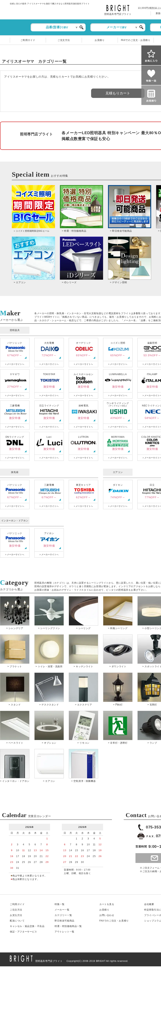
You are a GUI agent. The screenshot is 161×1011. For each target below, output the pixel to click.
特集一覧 (59, 904)
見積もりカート (117, 93)
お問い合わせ (106, 915)
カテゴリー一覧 (63, 915)
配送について (17, 920)
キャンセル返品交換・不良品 (27, 926)
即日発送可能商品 (64, 920)
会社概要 (149, 904)
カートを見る (106, 904)
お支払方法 (16, 915)
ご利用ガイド (27, 40)
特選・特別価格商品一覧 (68, 926)
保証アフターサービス (23, 931)
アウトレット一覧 (64, 931)
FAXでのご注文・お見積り (135, 40)
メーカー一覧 (62, 909)
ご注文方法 (64, 40)
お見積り (99, 40)
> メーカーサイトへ (14, 364)
